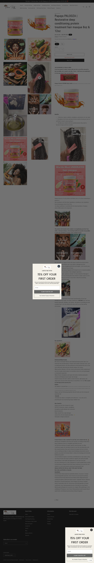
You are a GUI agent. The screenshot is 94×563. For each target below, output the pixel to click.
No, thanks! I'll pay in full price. (47, 295)
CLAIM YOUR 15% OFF (47, 292)
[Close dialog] (59, 266)
